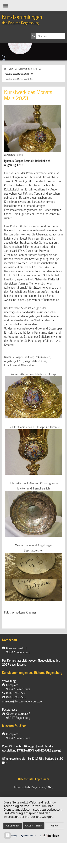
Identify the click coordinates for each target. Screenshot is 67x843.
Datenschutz (25, 778)
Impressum (42, 778)
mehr (54, 825)
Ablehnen (13, 825)
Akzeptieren (33, 825)
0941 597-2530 (16, 692)
